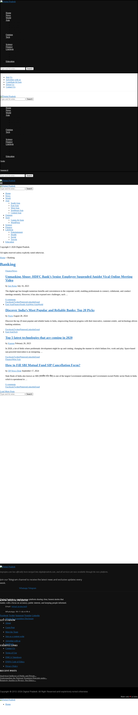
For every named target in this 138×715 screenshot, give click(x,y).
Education (10, 61)
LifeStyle (10, 49)
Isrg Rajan (12, 286)
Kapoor (11, 343)
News (8, 15)
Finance (9, 47)
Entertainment (17, 52)
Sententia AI (4, 170)
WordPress (15, 42)
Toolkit (2, 161)
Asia (8, 20)
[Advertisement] (20, 438)
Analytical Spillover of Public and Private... (18, 676)
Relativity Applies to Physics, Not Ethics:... (18, 680)
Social (13, 56)
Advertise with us (13, 80)
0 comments (10, 299)
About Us (10, 84)
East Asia (15, 25)
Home (8, 13)
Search (29, 69)
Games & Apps (17, 39)
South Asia (15, 22)
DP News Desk (14, 371)
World (8, 18)
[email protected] (19, 606)
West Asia (15, 27)
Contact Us (10, 87)
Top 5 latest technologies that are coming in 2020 (39, 337)
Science (9, 44)
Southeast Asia (17, 30)
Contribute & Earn (14, 82)
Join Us (9, 77)
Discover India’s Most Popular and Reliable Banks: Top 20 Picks (49, 310)
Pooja (10, 316)
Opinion (9, 35)
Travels (14, 59)
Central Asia (16, 32)
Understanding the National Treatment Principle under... (23, 678)
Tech (8, 37)
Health (14, 54)
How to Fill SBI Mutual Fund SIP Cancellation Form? (42, 365)
